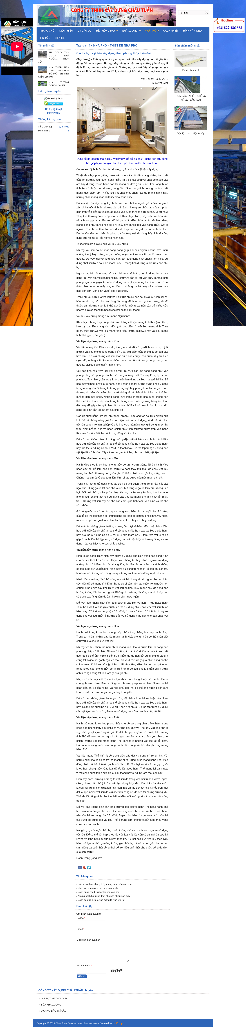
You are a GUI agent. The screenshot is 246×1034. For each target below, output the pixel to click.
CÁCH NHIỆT (170, 30)
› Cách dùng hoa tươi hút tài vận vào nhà (97, 892)
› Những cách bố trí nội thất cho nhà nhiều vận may (103, 896)
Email (80, 929)
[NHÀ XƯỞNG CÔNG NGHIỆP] (42, 84)
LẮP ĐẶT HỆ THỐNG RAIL (54, 998)
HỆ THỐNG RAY (105, 30)
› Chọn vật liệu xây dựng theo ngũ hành (97, 888)
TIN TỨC (45, 37)
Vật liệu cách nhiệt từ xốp (190, 133)
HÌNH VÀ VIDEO (192, 30)
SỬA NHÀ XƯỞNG (50, 1004)
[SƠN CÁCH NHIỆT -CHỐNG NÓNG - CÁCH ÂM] (191, 92)
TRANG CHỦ (46, 30)
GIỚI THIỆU (66, 30)
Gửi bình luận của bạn (89, 939)
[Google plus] (84, 868)
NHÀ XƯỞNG (130, 30)
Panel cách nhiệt (191, 70)
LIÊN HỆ (60, 37)
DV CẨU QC (84, 30)
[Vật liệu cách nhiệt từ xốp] (191, 129)
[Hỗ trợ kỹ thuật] (53, 98)
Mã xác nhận (84, 965)
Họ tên (81, 918)
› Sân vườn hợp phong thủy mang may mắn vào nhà (103, 884)
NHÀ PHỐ (150, 30)
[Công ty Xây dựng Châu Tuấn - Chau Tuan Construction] (123, 15)
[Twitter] (89, 868)
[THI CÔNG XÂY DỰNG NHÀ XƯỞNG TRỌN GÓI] (42, 54)
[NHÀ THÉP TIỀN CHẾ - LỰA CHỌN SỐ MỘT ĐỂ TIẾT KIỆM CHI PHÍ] (42, 69)
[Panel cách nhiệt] (191, 66)
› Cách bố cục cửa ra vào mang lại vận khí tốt (100, 900)
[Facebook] (80, 868)
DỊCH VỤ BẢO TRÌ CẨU (52, 1010)
